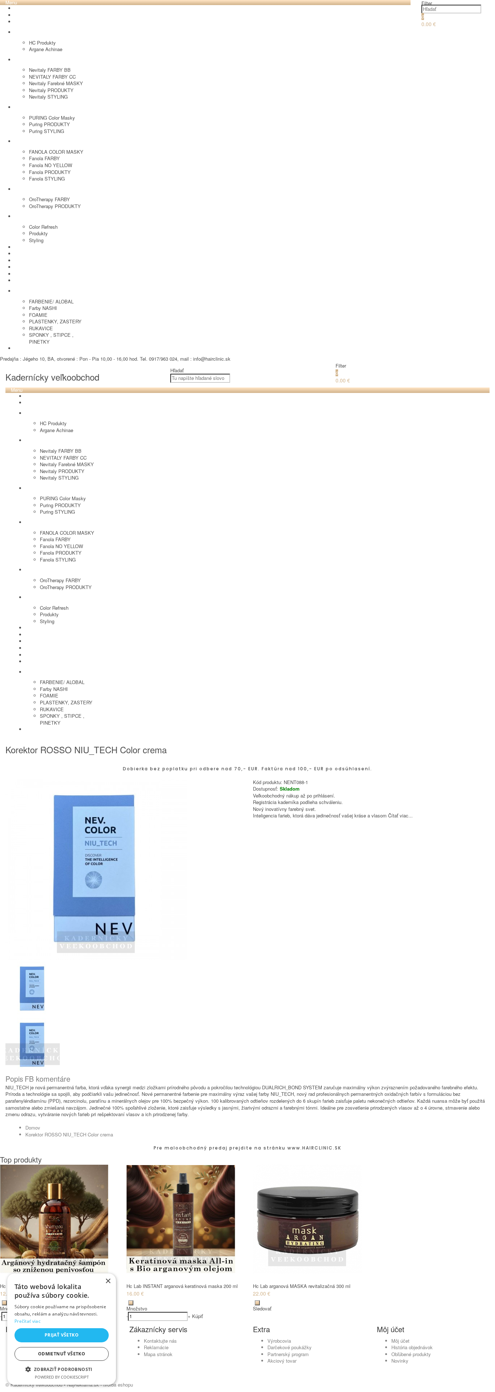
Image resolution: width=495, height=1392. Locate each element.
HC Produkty (42, 42)
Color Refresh (43, 226)
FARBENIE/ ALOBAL (51, 301)
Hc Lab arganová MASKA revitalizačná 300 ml (301, 1286)
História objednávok (412, 1347)
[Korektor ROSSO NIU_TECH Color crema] (96, 958)
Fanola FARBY (44, 158)
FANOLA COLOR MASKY (56, 151)
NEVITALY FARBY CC (52, 76)
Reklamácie (156, 1347)
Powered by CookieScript (62, 1377)
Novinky (399, 1360)
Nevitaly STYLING (48, 96)
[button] (61, 1369)
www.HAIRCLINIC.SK (314, 1148)
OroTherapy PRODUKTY (55, 206)
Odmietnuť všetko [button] (61, 1354)
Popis (14, 1078)
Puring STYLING (46, 131)
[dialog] (61, 1329)
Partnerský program (288, 1354)
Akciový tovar (281, 1360)
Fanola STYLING (47, 178)
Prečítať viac (27, 1321)
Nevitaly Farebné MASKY (56, 83)
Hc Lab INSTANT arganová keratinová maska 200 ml (182, 1286)
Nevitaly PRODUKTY (51, 90)
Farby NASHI (43, 307)
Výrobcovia (279, 1340)
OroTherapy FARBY (49, 199)
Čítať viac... (400, 815)
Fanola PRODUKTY (50, 172)
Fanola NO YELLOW (50, 165)
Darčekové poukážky (289, 1347)
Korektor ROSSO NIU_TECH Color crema (69, 1134)
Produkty (38, 233)
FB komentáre (47, 1078)
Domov (32, 1127)
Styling (36, 240)
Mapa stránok (158, 1354)
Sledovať (262, 1308)
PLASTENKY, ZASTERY (55, 321)
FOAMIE (38, 314)
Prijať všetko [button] (62, 1335)
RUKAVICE (41, 328)
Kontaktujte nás (160, 1340)
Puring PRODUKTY (49, 124)
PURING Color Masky (52, 117)
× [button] (108, 1281)
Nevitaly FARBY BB (50, 69)
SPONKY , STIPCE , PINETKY (51, 338)
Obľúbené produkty (411, 1354)
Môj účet (400, 1340)
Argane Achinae (45, 49)
